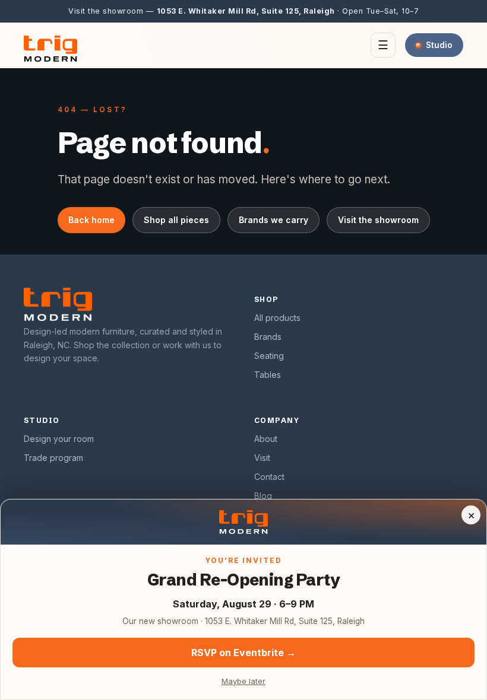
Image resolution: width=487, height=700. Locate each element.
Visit (262, 458)
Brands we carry (273, 220)
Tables (267, 375)
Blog (263, 496)
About (265, 439)
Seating (269, 356)
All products (277, 318)
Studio (439, 45)
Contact (269, 477)
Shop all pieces (176, 220)
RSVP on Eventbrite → (243, 652)
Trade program (53, 458)
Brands (268, 337)
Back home (91, 220)
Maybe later (243, 681)
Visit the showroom (378, 220)
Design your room (59, 439)
